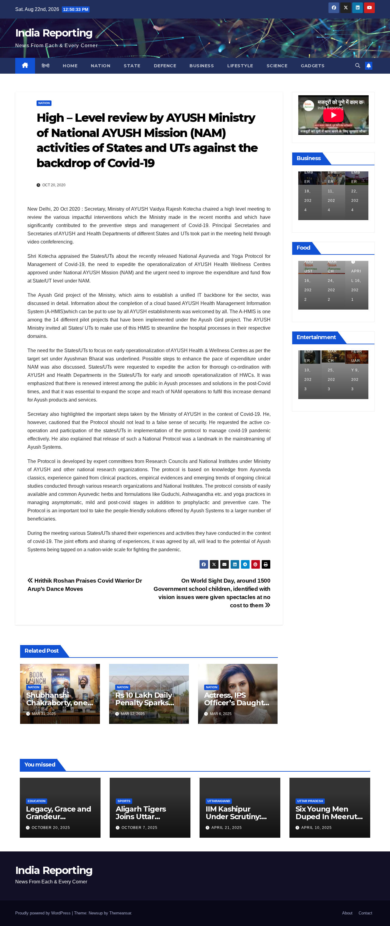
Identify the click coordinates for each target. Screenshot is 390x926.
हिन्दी (46, 65)
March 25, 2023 (332, 370)
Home (70, 65)
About (347, 913)
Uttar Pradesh (310, 801)
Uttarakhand (218, 801)
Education (36, 801)
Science (277, 65)
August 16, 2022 (308, 281)
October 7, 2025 (140, 828)
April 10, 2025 (316, 828)
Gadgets (313, 65)
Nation (100, 65)
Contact (365, 913)
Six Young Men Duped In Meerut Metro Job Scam (326, 817)
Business (202, 65)
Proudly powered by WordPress (43, 913)
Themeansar (120, 913)
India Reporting (54, 32)
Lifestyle (240, 65)
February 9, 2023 (356, 370)
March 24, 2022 (332, 281)
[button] (357, 65)
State (132, 65)
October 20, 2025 (51, 828)
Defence (165, 65)
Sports (124, 801)
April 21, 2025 (226, 828)
